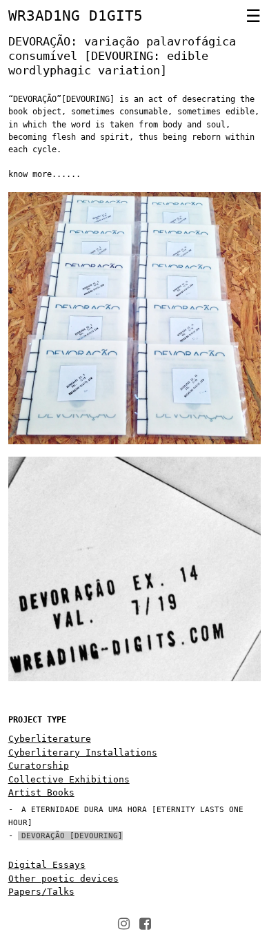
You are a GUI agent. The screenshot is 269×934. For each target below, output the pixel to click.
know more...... (44, 174)
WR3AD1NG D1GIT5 (75, 16)
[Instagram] (124, 924)
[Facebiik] (145, 924)
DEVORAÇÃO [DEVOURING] (72, 835)
